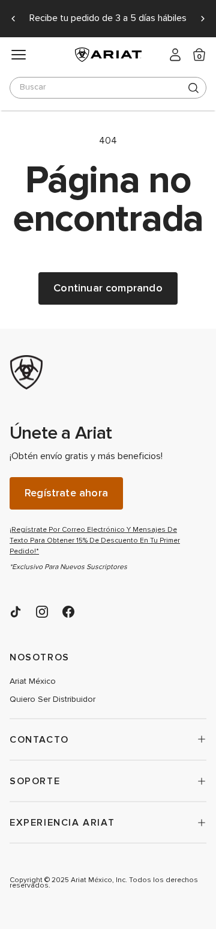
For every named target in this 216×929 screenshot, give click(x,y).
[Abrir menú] (19, 55)
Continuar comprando (107, 288)
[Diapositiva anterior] (13, 18)
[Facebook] (68, 612)
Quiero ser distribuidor (52, 699)
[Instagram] (42, 612)
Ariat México (33, 681)
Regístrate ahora (66, 493)
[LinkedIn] (16, 612)
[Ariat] (100, 372)
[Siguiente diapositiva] (202, 18)
